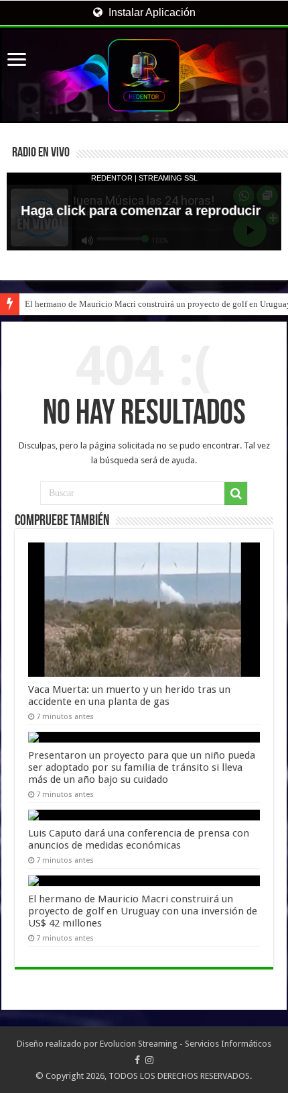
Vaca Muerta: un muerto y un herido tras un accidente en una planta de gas (129, 695)
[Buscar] (235, 493)
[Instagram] (149, 1060)
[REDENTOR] (144, 75)
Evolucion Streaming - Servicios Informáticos (185, 1044)
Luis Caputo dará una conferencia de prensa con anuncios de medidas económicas (138, 839)
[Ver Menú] (16, 61)
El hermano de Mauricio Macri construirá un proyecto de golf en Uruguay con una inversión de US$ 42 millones (142, 911)
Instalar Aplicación (151, 12)
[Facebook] (137, 1060)
